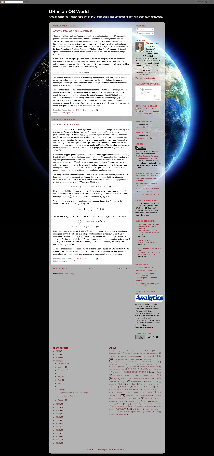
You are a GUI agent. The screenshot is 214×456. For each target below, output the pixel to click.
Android (130, 351)
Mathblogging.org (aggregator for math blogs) (147, 284)
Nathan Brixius (144, 240)
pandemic (129, 396)
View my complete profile (145, 78)
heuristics (154, 367)
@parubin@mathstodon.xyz (146, 127)
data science (148, 359)
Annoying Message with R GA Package (72, 31)
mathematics (136, 382)
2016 (58, 424)
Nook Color (145, 389)
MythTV (125, 387)
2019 (58, 414)
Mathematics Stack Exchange (147, 188)
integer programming (135, 371)
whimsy (148, 412)
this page (148, 210)
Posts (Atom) (69, 274)
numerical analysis (115, 392)
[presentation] (89, 132)
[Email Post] (96, 110)
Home (92, 268)
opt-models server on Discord (147, 194)
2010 (58, 443)
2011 (58, 440)
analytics (119, 351)
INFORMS (139, 281)
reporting (155, 401)
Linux (157, 375)
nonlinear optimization (124, 389)
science (158, 404)
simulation (150, 406)
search (114, 406)
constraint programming (129, 356)
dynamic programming (124, 362)
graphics (112, 367)
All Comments (144, 33)
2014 (58, 430)
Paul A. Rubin (154, 43)
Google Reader (152, 364)
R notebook (77, 249)
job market (116, 375)
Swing (147, 409)
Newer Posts (60, 268)
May (60, 383)
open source (139, 392)
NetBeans (138, 387)
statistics (136, 409)
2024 (58, 358)
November (62, 364)
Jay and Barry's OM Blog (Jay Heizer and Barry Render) (148, 226)
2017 (58, 420)
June (60, 380)
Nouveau (155, 389)
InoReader (116, 372)
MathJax (148, 382)
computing (154, 353)
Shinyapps (140, 406)
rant (145, 401)
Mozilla (143, 384)
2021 (58, 407)
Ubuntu (136, 412)
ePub (147, 362)
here (118, 155)
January (61, 400)
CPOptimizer (119, 359)
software (121, 408)
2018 (58, 417)
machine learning (126, 379)
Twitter (128, 412)
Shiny (130, 406)
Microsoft (111, 384)
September (62, 370)
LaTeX (126, 375)
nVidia (128, 392)
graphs (121, 367)
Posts (140, 29)
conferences (113, 356)
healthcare (143, 366)
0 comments (88, 110)
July (59, 377)
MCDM (156, 382)
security (122, 406)
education (137, 362)
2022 (58, 404)
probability (121, 398)
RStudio (119, 404)
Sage (128, 404)
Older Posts (123, 268)
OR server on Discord (143, 191)
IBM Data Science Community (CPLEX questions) (147, 184)
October (61, 367)
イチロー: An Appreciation (147, 242)
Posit (137, 395)
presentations (147, 396)
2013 (58, 433)
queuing (130, 401)
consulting (146, 356)
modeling (131, 384)
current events (134, 359)
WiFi (157, 412)
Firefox (154, 362)
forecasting (112, 364)
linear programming (142, 375)
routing (111, 404)
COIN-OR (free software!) (145, 268)
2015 (58, 427)
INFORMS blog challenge (150, 369)
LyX (115, 379)
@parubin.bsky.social (143, 138)
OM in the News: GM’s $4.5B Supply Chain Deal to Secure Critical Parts (148, 232)
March (60, 390)
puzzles (147, 398)
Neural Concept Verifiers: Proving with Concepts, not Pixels (150, 253)
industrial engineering (116, 369)
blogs (135, 353)
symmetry (155, 409)
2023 (58, 361)
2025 (58, 354)
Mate (150, 379)
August (61, 373)
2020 (58, 410)
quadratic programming (117, 401)
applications (140, 351)
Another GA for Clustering (66, 124)
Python (156, 398)
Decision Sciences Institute (145, 270)
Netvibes (149, 387)
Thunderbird (113, 412)
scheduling (136, 404)
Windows (112, 414)
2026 (58, 351)
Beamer (149, 351)
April (60, 386)
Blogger (127, 353)
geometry (140, 364)
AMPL (111, 351)
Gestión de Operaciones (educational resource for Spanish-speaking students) (146, 275)
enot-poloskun (105, 450)
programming (134, 398)
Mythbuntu (113, 387)
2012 (58, 437)
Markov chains (140, 379)
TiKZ (121, 412)
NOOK (137, 389)
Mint (120, 384)
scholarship (148, 404)
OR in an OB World (69, 11)
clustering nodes (98, 130)
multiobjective (153, 384)
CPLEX (156, 355)
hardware (132, 367)
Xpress (123, 414)
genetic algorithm (66, 113)
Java (159, 372)
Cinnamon (143, 353)
